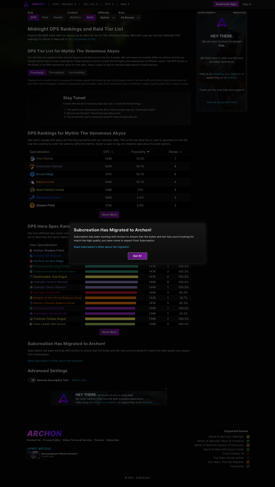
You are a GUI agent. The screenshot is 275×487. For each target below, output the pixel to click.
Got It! (137, 256)
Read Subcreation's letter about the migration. (102, 246)
